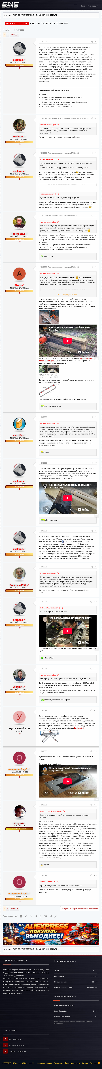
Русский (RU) (29, 1063)
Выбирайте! (79, 728)
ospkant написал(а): (48, 125)
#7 (96, 463)
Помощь (85, 1063)
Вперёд (13, 35)
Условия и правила (44, 1063)
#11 (95, 668)
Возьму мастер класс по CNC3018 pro (57, 107)
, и (57, 700)
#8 (96, 531)
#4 (96, 215)
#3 (96, 153)
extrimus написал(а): (48, 159)
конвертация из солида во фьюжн (56, 104)
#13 (95, 751)
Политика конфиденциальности (67, 1063)
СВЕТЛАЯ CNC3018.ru (11, 1063)
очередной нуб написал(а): (51, 811)
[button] (76, 5)
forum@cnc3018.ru (16, 1045)
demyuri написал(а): (48, 882)
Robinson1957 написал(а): (50, 608)
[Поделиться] (92, 41)
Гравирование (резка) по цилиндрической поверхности (65, 102)
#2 (96, 118)
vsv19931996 (92, 987)
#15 (95, 875)
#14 (95, 805)
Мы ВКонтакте (15, 1039)
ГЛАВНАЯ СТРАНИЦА (17, 1051)
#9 (96, 567)
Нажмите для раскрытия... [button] (68, 295)
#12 (95, 710)
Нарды (44, 95)
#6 (96, 417)
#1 (96, 42)
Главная (93, 1063)
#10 (95, 602)
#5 (96, 267)
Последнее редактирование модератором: (69, 118)
